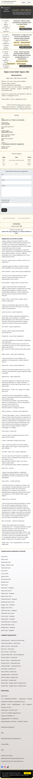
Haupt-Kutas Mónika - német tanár (10, 643)
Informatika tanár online (7, 624)
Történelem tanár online (7, 613)
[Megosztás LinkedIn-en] (24, 106)
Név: (2, 174)
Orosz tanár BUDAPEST (24, 218)
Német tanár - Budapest (7, 593)
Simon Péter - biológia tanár (8, 680)
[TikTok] (8, 767)
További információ (25, 29)
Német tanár (4, 559)
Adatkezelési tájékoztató (7, 727)
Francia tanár (4, 573)
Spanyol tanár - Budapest (8, 619)
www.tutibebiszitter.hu (18, 758)
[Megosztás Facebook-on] (9, 106)
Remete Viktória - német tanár (9, 657)
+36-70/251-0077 (13, 710)
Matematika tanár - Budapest (9, 599)
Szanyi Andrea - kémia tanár (8, 671)
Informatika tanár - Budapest (9, 622)
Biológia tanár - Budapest (8, 627)
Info (9, 776)
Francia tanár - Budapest (8, 616)
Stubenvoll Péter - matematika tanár (11, 666)
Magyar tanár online (6, 607)
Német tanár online (6, 596)
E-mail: (3, 180)
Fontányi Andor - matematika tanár (10, 663)
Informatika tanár (6, 579)
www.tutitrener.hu (18, 761)
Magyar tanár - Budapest (8, 605)
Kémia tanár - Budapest (7, 630)
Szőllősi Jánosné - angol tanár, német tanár (12, 640)
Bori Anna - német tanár (7, 649)
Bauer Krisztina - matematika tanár (10, 660)
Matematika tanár (6, 562)
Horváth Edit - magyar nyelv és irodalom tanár (13, 686)
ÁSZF (2, 733)
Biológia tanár (5, 582)
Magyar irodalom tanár (7, 565)
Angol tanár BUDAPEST (9, 218)
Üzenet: (3, 185)
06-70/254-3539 (5, 124)
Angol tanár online (6, 590)
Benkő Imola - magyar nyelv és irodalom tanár (13, 683)
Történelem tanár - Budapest (9, 610)
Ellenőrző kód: (5, 202)
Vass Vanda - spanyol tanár (8, 669)
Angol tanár (4, 556)
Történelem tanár (6, 568)
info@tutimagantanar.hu (14, 713)
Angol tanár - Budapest (7, 588)
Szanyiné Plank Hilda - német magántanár (12, 654)
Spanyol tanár (5, 576)
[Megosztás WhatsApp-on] (11, 108)
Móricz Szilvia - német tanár (8, 652)
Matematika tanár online (7, 602)
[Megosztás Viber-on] (25, 108)
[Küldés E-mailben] (24, 105)
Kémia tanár (4, 585)
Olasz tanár (4, 570)
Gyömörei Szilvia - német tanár (9, 646)
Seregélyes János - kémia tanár (9, 674)
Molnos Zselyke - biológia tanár (9, 677)
